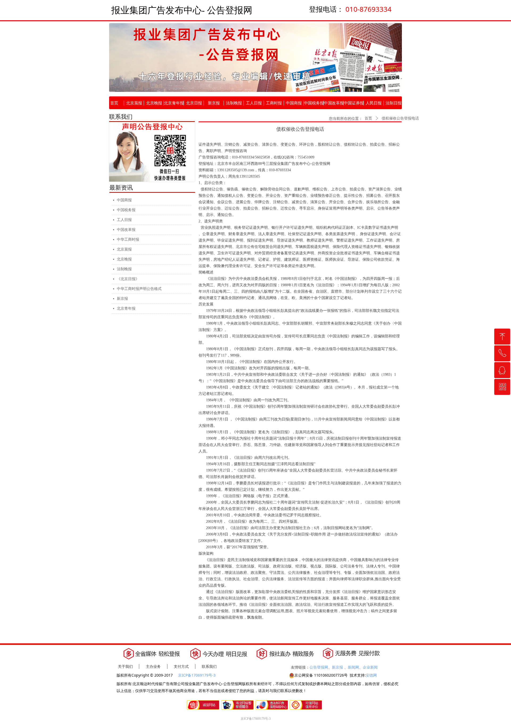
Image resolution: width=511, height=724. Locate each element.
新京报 (122, 299)
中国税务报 (126, 210)
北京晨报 (124, 249)
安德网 (371, 675)
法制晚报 (124, 269)
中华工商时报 (128, 240)
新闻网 (353, 667)
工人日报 (124, 220)
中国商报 (124, 200)
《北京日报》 (128, 279)
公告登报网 (319, 667)
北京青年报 (126, 308)
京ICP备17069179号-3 (197, 675)
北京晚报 (124, 259)
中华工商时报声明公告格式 (139, 289)
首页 (368, 118)
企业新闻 (370, 667)
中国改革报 (126, 230)
